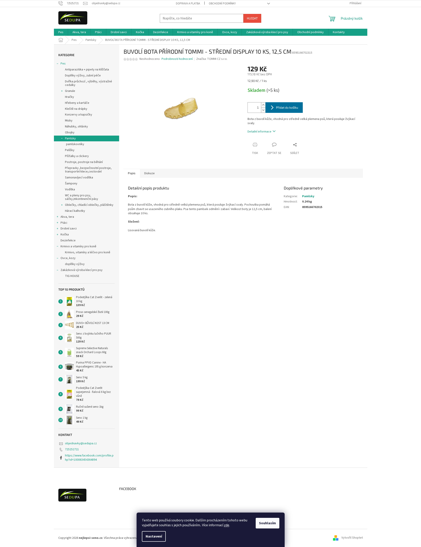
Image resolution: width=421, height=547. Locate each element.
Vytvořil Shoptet (352, 538)
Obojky (69, 132)
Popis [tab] (131, 173)
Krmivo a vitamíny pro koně (78, 246)
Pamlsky (70, 138)
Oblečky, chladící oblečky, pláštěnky (89, 205)
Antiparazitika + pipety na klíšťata (87, 69)
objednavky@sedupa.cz (81, 443)
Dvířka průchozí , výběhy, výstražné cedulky (88, 83)
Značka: (211, 59)
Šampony (71, 183)
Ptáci (64, 223)
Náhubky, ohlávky (76, 126)
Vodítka (70, 189)
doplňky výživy (75, 264)
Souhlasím (267, 523)
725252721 (72, 449)
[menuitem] (61, 32)
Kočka (65, 234)
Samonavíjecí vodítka (79, 177)
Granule (70, 91)
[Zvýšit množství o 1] (263, 105)
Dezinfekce (68, 240)
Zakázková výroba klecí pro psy (82, 270)
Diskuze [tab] (149, 173)
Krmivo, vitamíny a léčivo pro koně (87, 252)
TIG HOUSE (72, 276)
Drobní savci (69, 228)
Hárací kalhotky (75, 211)
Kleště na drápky (76, 109)
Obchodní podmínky (222, 4)
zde (226, 525)
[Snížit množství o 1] (263, 110)
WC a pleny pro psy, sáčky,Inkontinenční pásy (81, 197)
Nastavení (154, 536)
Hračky (69, 97)
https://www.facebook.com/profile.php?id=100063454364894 (89, 457)
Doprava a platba (188, 4)
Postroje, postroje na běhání (84, 162)
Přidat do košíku (287, 107)
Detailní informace (259, 131)
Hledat (252, 18)
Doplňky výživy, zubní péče (83, 75)
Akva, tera (67, 217)
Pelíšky (69, 150)
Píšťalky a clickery (77, 156)
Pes (63, 63)
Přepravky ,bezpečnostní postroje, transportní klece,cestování (88, 170)
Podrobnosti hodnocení (177, 59)
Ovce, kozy (68, 258)
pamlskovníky (75, 144)
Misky (68, 120)
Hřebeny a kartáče (77, 103)
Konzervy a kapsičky (78, 114)
